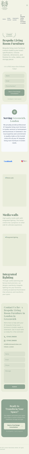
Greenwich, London (16, 19)
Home (4, 19)
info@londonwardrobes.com (13, 344)
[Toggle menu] (27, 5)
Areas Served (9, 19)
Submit (14, 387)
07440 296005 (12, 337)
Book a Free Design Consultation (14, 92)
